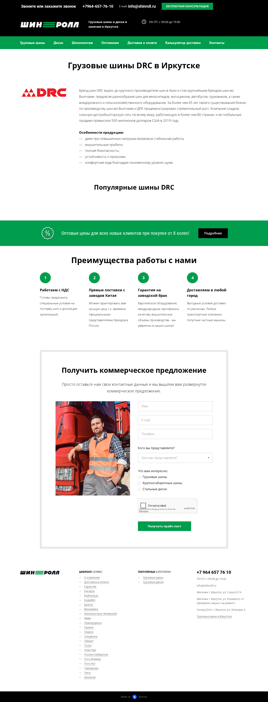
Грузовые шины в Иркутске (214, 616)
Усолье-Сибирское (96, 654)
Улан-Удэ (90, 650)
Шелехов (90, 677)
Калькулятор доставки (183, 42)
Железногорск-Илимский (100, 613)
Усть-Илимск (92, 659)
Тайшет (89, 641)
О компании (92, 577)
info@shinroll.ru (142, 6)
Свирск (89, 631)
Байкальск (91, 595)
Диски (58, 42)
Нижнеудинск (93, 622)
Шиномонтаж (82, 42)
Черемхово (91, 668)
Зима (87, 618)
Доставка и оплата (142, 42)
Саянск (89, 627)
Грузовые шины (32, 42)
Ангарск (89, 591)
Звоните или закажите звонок (48, 6)
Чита (87, 672)
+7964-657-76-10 (98, 6)
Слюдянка (91, 636)
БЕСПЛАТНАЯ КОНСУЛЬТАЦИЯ (187, 6)
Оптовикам (110, 42)
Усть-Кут (90, 663)
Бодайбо (89, 600)
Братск (88, 604)
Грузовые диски (153, 582)
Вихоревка (91, 609)
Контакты (216, 42)
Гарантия (90, 586)
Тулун (88, 645)
